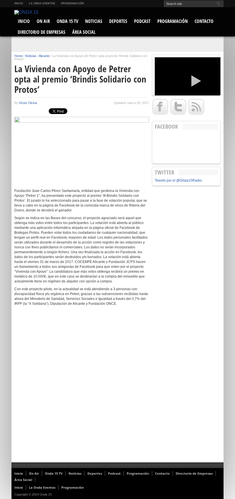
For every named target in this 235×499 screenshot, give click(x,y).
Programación (72, 3)
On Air (43, 21)
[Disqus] (81, 387)
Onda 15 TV (67, 21)
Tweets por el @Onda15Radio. (179, 180)
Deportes (118, 21)
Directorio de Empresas (41, 32)
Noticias (93, 21)
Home (18, 56)
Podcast (142, 21)
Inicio (18, 3)
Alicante (44, 56)
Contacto (204, 21)
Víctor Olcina (28, 103)
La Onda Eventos (42, 3)
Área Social (83, 32)
